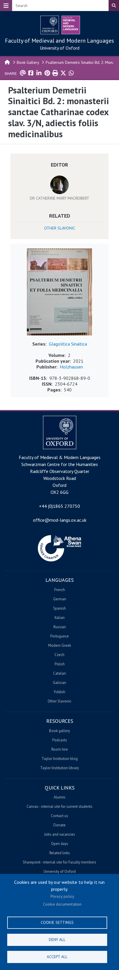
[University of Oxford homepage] (49, 25)
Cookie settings (57, 922)
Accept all (57, 956)
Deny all (57, 939)
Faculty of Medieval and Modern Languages (59, 40)
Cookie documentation (62, 904)
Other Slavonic (59, 228)
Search (114, 5)
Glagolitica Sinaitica (68, 344)
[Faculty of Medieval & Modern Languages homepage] (71, 25)
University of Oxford (59, 48)
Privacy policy (62, 896)
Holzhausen (71, 367)
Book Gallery (28, 62)
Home (7, 61)
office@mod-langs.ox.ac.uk (59, 520)
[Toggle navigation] (6, 5)
